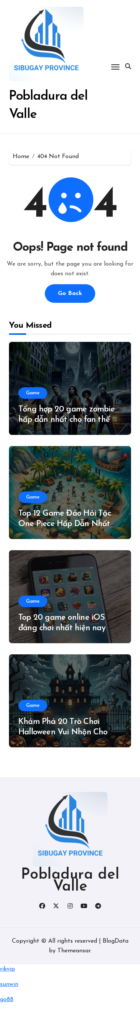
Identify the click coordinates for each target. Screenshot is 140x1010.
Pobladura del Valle (70, 881)
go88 (6, 1000)
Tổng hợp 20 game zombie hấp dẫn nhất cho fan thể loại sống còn (66, 420)
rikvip (7, 969)
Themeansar (73, 951)
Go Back (70, 293)
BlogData (115, 941)
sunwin (9, 984)
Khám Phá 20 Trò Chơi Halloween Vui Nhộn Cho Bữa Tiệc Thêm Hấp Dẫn (63, 732)
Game (33, 393)
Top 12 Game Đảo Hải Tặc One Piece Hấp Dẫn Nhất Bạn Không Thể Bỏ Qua (64, 524)
